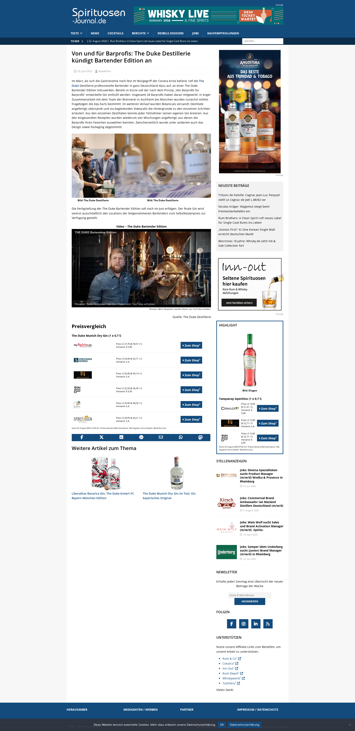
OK (222, 724)
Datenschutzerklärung (244, 724)
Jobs (195, 33)
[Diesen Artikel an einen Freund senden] (161, 437)
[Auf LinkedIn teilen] (121, 437)
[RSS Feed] (268, 623)
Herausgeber (77, 709)
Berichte (139, 33)
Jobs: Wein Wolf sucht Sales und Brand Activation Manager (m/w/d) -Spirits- (261, 526)
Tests (75, 33)
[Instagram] (243, 623)
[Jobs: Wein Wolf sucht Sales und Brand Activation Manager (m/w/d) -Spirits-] (226, 527)
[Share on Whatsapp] (180, 437)
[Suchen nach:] (262, 41)
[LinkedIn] (255, 623)
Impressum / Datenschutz (257, 709)
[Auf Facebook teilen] (81, 437)
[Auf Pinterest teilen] (141, 437)
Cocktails (115, 33)
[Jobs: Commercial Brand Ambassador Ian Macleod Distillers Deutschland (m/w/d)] (226, 503)
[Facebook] (231, 623)
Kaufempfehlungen (223, 33)
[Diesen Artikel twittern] (101, 437)
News (95, 33)
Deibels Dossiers (171, 33)
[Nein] (350, 725)
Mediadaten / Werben (140, 709)
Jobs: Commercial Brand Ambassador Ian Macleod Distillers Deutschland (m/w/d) (261, 501)
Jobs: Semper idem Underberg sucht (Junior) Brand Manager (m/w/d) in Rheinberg (261, 550)
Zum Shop (192, 345)
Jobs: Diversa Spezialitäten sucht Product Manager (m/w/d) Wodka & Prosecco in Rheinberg (261, 475)
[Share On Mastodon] (200, 437)
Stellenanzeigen (231, 461)
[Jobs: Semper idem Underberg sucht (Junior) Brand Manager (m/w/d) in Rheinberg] (226, 552)
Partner (186, 709)
